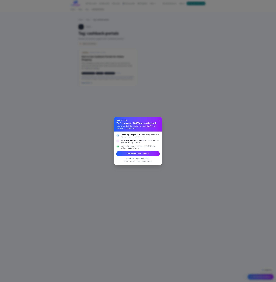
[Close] (158, 120)
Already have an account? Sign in (138, 158)
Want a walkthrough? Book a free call (139, 161)
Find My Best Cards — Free (137, 154)
